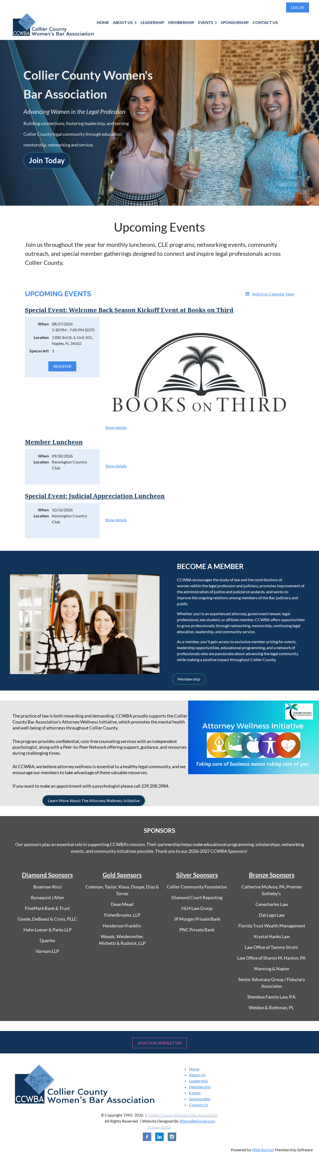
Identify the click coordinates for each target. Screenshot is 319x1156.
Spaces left (39, 350)
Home (194, 1068)
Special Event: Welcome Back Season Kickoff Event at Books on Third (129, 310)
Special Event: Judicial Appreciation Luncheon (95, 496)
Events (195, 1092)
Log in (297, 7)
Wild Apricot (263, 1149)
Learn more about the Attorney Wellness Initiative (94, 800)
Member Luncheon (54, 442)
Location (41, 337)
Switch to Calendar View (273, 293)
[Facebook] (147, 1137)
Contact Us (198, 1104)
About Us (197, 1074)
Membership (188, 679)
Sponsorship (199, 1098)
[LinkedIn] (159, 1137)
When (43, 323)
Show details (116, 427)
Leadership (198, 1080)
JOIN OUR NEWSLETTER (160, 1042)
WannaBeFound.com (197, 1121)
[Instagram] (172, 1137)
